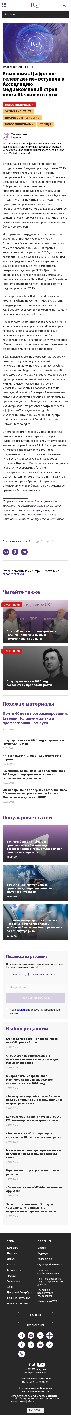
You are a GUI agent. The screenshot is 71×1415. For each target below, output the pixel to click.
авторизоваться (13, 574)
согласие (22, 1010)
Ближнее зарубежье (18, 1298)
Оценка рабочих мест (49, 1264)
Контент (12, 1264)
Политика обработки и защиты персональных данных (50, 1282)
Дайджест (17, 974)
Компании (12, 1248)
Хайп (10, 1287)
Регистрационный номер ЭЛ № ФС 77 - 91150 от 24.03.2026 (35, 1380)
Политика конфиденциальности (49, 1272)
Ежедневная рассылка (43, 974)
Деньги (11, 1259)
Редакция (42, 1253)
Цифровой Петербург (19, 1292)
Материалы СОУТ (47, 1301)
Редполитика (44, 1259)
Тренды (11, 1276)
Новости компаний (17, 1303)
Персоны (12, 1253)
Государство (14, 1270)
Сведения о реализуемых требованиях (45, 1293)
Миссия (41, 1248)
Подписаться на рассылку (35, 998)
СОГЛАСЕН (35, 1410)
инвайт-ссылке (43, 505)
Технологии (13, 1281)
